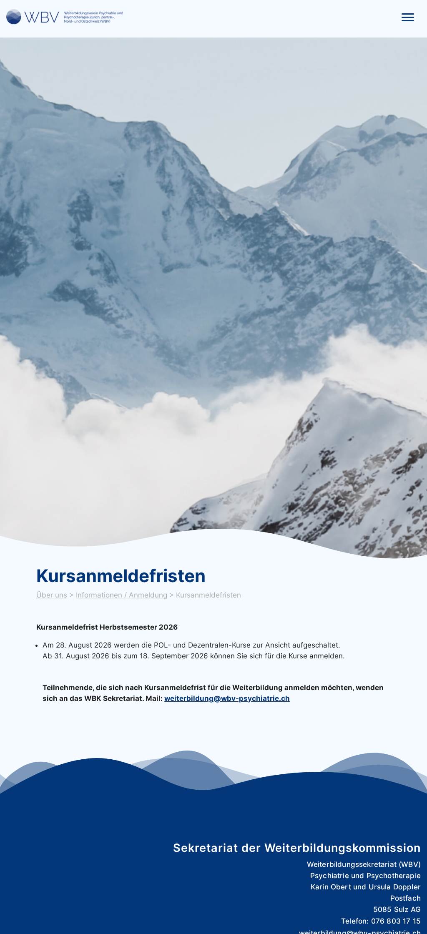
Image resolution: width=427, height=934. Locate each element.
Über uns (51, 595)
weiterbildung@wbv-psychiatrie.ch (227, 698)
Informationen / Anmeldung (121, 595)
